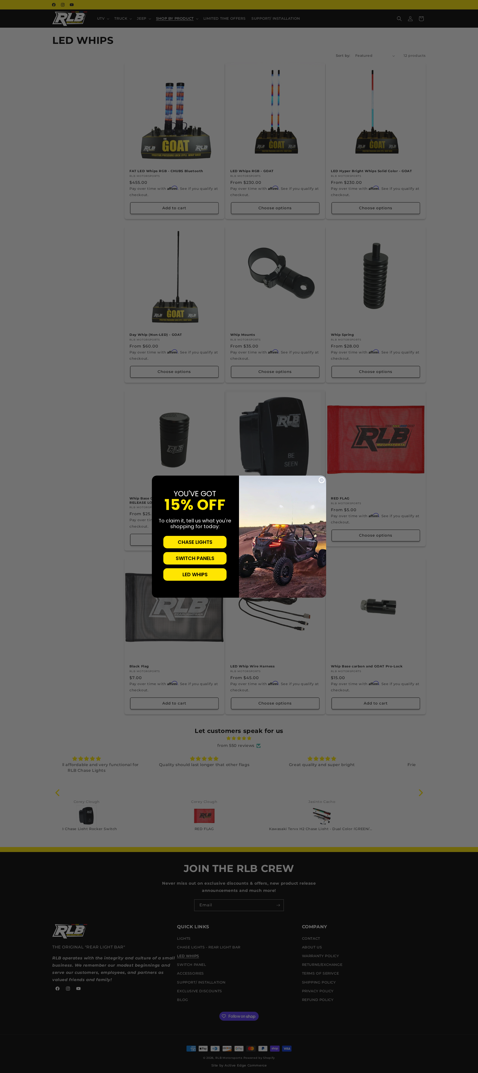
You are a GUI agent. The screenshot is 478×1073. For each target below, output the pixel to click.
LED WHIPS (195, 574)
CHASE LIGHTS (195, 542)
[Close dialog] (321, 480)
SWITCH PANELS (195, 558)
